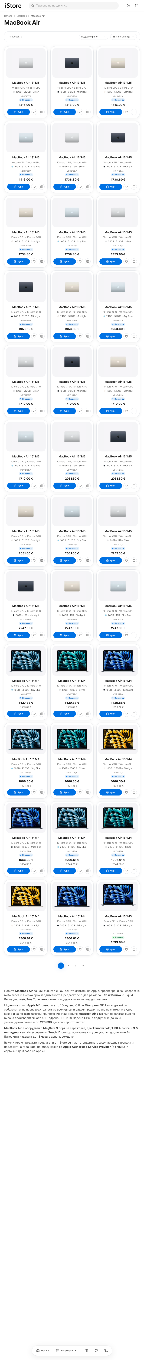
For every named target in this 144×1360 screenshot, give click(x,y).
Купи (20, 111)
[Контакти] (106, 1350)
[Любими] (34, 112)
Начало (8, 15)
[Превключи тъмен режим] (128, 5)
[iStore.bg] (13, 5)
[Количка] (136, 5)
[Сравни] (42, 112)
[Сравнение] (86, 1350)
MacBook (22, 15)
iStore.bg (65, 1042)
